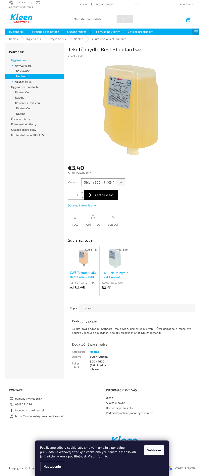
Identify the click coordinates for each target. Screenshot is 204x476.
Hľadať (125, 19)
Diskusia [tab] (86, 308)
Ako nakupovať (105, 4)
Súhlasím (154, 450)
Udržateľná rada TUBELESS (28, 135)
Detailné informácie (80, 205)
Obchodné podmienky (119, 408)
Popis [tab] (73, 308)
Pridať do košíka (104, 195)
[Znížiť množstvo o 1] (82, 197)
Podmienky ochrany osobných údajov (129, 413)
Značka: (76, 56)
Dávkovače (23, 70)
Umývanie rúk (23, 65)
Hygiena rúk (18, 60)
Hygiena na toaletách (24, 87)
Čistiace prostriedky (23, 129)
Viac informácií (98, 456)
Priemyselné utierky (23, 124)
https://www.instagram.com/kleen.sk (39, 416)
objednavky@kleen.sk (28, 398)
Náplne (20, 76)
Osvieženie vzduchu (27, 103)
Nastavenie (52, 466)
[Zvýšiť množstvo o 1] (82, 192)
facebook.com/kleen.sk (30, 410)
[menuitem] (16, 32)
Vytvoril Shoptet (185, 467)
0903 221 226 (23, 404)
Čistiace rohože (20, 119)
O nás (83, 4)
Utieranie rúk (23, 81)
